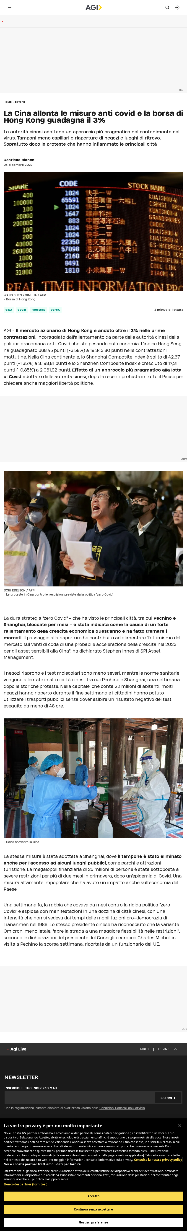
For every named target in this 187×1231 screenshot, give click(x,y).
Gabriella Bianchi (20, 160)
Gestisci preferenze (93, 1222)
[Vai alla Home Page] (94, 7)
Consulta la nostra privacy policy (158, 1160)
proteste (38, 309)
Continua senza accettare (93, 1209)
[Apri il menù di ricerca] (167, 7)
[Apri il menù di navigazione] (9, 7)
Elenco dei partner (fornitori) (25, 1184)
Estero (20, 101)
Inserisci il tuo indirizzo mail (31, 1088)
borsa (55, 309)
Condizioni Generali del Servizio (122, 1108)
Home (8, 101)
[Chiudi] (180, 1126)
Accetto (93, 1196)
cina (8, 309)
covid (22, 309)
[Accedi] (177, 7)
